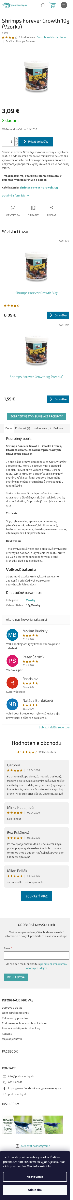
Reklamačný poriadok (15, 1018)
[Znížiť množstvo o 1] (16, 144)
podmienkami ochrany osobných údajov (46, 966)
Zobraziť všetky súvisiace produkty (37, 416)
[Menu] (64, 5)
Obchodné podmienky (15, 1013)
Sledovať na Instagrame (35, 1146)
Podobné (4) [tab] (22, 428)
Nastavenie (35, 1177)
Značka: (20, 41)
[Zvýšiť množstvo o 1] (16, 139)
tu (49, 1166)
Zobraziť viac (37, 896)
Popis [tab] (8, 428)
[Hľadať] (43, 5)
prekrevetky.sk (17, 1095)
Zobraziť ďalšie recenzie (54, 728)
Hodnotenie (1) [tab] (42, 428)
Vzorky (30, 600)
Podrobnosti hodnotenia (51, 37)
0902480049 (15, 1082)
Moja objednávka (12, 1039)
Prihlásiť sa (16, 977)
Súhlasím (35, 1190)
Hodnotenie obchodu (36, 742)
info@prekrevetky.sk (21, 1076)
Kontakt (7, 1034)
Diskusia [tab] (58, 428)
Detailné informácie (14, 196)
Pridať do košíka (38, 141)
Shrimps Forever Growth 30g (39, 188)
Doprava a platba (12, 1008)
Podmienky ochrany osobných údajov (24, 1023)
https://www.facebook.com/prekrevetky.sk (34, 1088)
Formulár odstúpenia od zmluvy (21, 1028)
